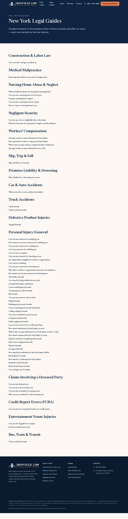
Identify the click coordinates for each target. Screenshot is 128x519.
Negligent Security (49, 477)
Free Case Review (110, 4)
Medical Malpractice (50, 470)
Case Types (41, 3)
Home (10, 16)
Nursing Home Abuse (50, 474)
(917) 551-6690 (93, 4)
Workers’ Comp (48, 481)
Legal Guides (51, 3)
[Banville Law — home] (23, 4)
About (62, 4)
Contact (79, 4)
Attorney (70, 4)
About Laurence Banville (76, 474)
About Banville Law (74, 470)
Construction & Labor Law (51, 467)
